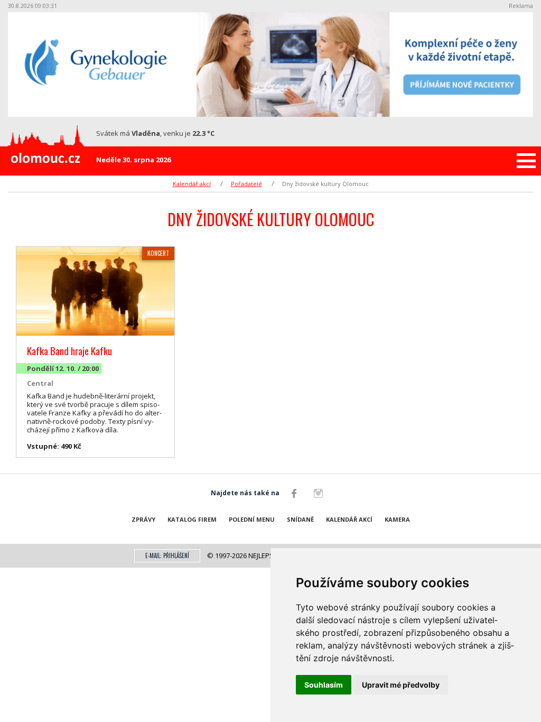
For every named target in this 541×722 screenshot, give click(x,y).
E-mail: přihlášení (167, 555)
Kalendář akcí (192, 184)
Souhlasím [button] (323, 684)
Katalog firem (192, 519)
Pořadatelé (246, 184)
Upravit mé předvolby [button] (401, 684)
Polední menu (252, 519)
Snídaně (300, 519)
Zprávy (143, 519)
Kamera (397, 519)
